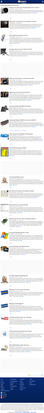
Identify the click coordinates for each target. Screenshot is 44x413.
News (11, 31)
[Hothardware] (22, 1)
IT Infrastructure (13, 386)
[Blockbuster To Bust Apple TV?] (5, 306)
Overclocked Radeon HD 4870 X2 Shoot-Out (20, 106)
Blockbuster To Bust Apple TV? (16, 303)
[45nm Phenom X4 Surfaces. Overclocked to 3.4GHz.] (5, 193)
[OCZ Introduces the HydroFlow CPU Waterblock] (5, 136)
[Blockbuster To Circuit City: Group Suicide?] (5, 292)
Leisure (11, 387)
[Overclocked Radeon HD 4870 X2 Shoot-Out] (5, 109)
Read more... (35, 12)
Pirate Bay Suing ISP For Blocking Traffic (18, 275)
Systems (12, 382)
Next (42, 375)
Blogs (2, 386)
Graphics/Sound (17, 130)
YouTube (4, 396)
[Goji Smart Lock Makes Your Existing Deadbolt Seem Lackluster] (5, 10)
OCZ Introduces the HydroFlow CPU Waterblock (21, 134)
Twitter (4, 392)
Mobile (11, 384)
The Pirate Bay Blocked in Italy (16, 177)
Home (2, 381)
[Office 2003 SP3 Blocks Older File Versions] (5, 348)
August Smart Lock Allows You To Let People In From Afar (22, 21)
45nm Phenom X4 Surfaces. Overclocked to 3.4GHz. (21, 191)
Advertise (22, 382)
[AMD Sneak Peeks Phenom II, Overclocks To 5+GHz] (5, 81)
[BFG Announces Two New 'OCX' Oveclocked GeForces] (5, 221)
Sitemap (2, 389)
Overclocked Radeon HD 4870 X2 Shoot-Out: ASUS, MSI (22, 120)
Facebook (5, 394)
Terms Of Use (33, 412)
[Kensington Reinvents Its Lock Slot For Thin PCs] (5, 52)
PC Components (24, 130)
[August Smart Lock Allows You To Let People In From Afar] (5, 24)
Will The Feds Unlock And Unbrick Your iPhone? (20, 331)
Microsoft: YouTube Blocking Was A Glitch (19, 232)
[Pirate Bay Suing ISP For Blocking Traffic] (5, 279)
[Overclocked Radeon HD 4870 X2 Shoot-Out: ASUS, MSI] (5, 122)
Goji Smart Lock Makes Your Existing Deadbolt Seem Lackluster (24, 7)
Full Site (2, 387)
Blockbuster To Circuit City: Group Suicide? (19, 289)
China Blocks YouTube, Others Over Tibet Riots (20, 317)
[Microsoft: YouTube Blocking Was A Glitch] (5, 235)
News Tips (22, 384)
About (21, 381)
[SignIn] (2, 1)
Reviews (2, 382)
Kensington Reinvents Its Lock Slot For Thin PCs (20, 49)
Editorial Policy (32, 384)
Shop (30, 382)
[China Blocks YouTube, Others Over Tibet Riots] (5, 318)
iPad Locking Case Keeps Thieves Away (18, 35)
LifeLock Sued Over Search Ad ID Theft (18, 204)
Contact (21, 386)
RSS (4, 397)
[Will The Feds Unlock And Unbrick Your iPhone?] (5, 334)
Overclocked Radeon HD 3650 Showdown (19, 246)
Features (11, 130)
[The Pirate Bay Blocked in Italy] (5, 179)
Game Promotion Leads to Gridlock (17, 148)
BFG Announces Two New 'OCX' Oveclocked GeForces (22, 218)
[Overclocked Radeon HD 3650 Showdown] (5, 249)
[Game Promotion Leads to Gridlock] (5, 152)
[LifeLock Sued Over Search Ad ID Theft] (5, 207)
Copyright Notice (26, 412)
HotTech (21, 389)
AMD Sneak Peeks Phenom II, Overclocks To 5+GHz (21, 78)
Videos (11, 389)
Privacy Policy (23, 387)
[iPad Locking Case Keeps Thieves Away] (5, 38)
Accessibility (32, 381)
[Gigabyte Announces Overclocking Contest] (5, 94)
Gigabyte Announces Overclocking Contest (19, 92)
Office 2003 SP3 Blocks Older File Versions (19, 345)
